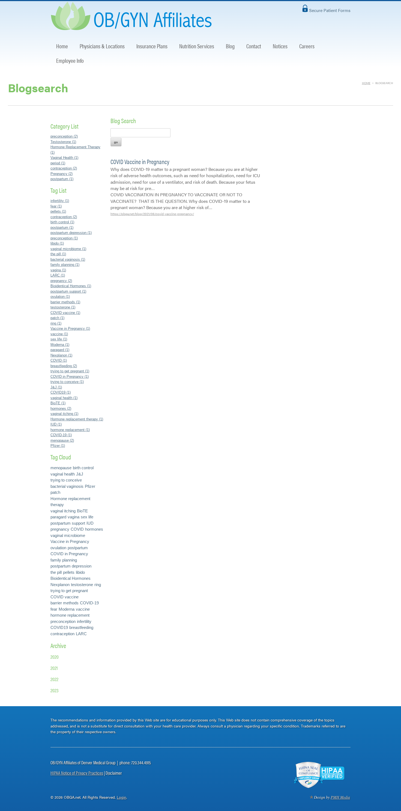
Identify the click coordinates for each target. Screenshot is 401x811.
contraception (62, 633)
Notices (280, 46)
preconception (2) (64, 136)
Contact (253, 46)
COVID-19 (89, 603)
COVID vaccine (64, 597)
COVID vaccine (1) (65, 313)
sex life (87, 517)
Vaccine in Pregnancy (69, 541)
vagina (73, 517)
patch (55, 492)
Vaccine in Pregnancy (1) (70, 328)
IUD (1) (56, 424)
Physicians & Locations (102, 46)
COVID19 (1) (60, 392)
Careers (307, 46)
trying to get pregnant (69, 590)
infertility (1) (59, 201)
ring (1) (55, 323)
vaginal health (62, 474)
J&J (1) (56, 387)
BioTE (82, 511)
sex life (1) (58, 339)
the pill (56, 572)
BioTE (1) (57, 403)
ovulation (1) (60, 297)
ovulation (58, 547)
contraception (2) (63, 168)
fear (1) (56, 206)
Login (121, 797)
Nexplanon (60, 584)
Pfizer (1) (57, 446)
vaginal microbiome (67, 535)
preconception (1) (64, 238)
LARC (81, 633)
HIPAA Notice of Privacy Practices (76, 773)
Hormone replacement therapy (70, 501)
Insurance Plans (151, 46)
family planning (63, 560)
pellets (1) (58, 211)
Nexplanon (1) (61, 355)
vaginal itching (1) (64, 414)
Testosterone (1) (63, 142)
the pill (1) (58, 254)
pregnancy (59, 529)
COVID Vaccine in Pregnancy (139, 161)
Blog (230, 46)
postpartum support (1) (68, 291)
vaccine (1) (59, 334)
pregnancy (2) (61, 281)
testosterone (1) (62, 307)
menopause (60, 467)
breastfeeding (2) (63, 366)
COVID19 (59, 627)
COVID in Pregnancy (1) (69, 377)
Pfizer (90, 486)
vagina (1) (58, 270)
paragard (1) (59, 350)
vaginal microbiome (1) (68, 249)
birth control (83, 467)
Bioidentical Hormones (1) (70, 286)
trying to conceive (66, 480)
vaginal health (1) (63, 398)
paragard (58, 517)
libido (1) (57, 243)
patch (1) (57, 318)
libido (80, 572)
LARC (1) (57, 275)
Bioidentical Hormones (70, 578)
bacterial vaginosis (66, 486)
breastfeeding (81, 627)
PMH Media (340, 797)
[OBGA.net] (132, 26)
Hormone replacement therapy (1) (76, 419)
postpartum (78, 547)
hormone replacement (69, 615)
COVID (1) (58, 360)
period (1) (57, 163)
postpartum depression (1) (71, 233)
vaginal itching (63, 511)
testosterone (82, 584)
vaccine (83, 609)
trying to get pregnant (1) (69, 371)
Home (62, 46)
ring (97, 584)
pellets (68, 572)
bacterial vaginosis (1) (67, 259)
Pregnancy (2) (61, 174)
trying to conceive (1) (67, 382)
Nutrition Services (196, 46)
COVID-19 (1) (61, 435)
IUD (90, 523)
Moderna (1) (59, 345)
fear (53, 609)
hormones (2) (60, 408)
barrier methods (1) (65, 302)
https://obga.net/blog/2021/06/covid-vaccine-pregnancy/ (152, 213)
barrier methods (64, 603)
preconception (63, 621)
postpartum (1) (61, 179)
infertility (84, 621)
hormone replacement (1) (70, 430)
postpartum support (67, 523)
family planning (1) (64, 265)
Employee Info (70, 60)
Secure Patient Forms (330, 10)
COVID (77, 529)
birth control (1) (62, 222)
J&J (79, 474)
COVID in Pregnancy (69, 553)
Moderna (66, 609)
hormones (94, 529)
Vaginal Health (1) (64, 158)
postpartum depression (70, 566)
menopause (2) (62, 440)
